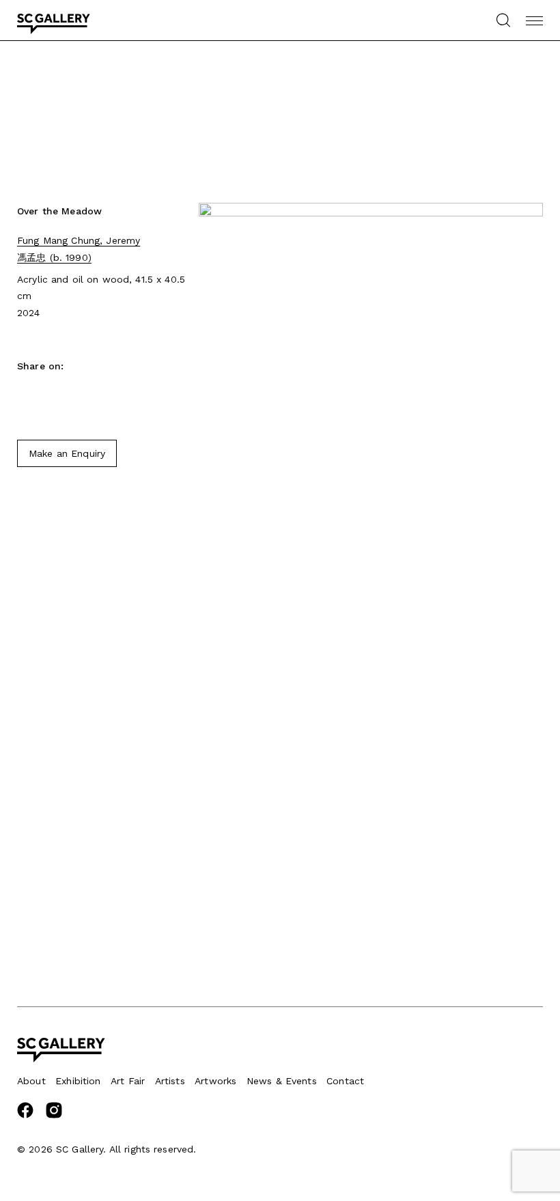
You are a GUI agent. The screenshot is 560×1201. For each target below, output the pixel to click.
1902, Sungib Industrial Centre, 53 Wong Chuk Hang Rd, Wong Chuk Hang (88, 870)
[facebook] (25, 1115)
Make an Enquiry (67, 453)
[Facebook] (24, 395)
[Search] (503, 20)
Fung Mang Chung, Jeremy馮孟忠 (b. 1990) (78, 248)
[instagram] (54, 1115)
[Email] (48, 395)
